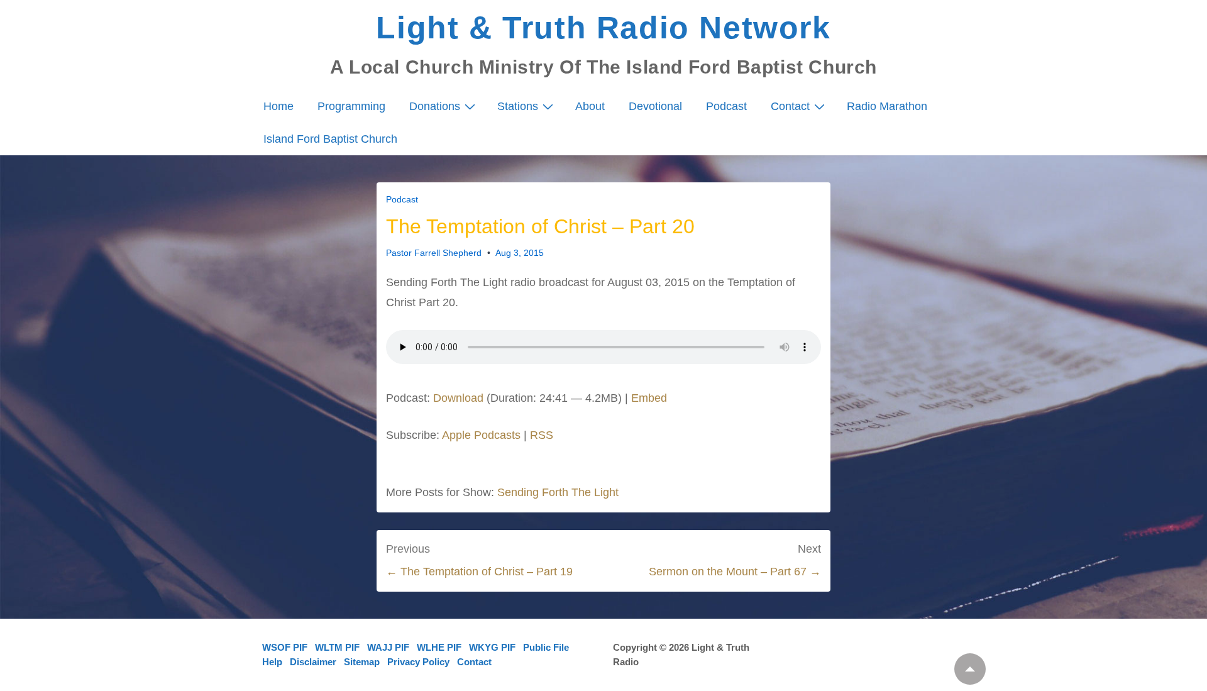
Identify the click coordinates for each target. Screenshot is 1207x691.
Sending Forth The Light (558, 492)
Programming (351, 106)
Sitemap (362, 661)
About (590, 106)
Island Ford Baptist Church (330, 139)
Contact (790, 106)
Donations (434, 106)
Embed (649, 398)
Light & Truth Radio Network (603, 27)
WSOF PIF (284, 647)
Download (458, 398)
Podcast (726, 106)
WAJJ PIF (388, 647)
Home (278, 106)
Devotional (655, 106)
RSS (541, 435)
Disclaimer (313, 661)
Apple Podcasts (481, 435)
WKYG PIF (492, 647)
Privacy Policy (418, 661)
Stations (517, 106)
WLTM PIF (337, 647)
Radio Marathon (887, 106)
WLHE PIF (439, 647)
